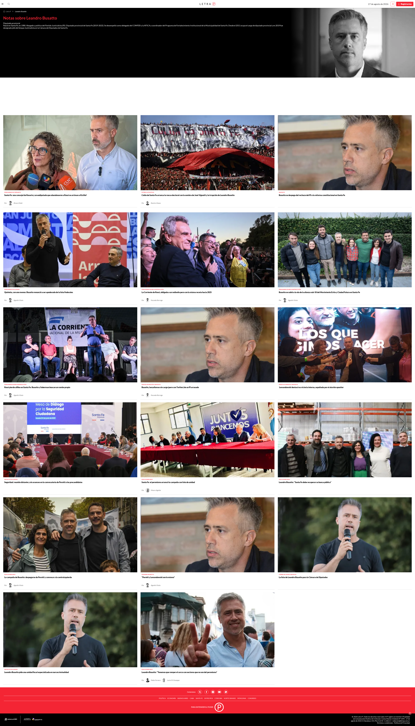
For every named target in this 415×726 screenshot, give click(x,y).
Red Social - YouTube (219, 692)
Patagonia (241, 698)
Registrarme (406, 4)
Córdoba (218, 698)
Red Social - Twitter (200, 692)
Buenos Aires (183, 698)
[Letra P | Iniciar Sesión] (393, 4)
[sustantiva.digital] (37, 719)
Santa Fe (199, 698)
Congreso (252, 698)
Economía (171, 698)
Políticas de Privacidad (402, 723)
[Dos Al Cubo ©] (11, 719)
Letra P (8, 11)
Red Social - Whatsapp (226, 692)
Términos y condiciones (385, 723)
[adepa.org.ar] (27, 719)
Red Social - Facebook (206, 692)
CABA (192, 698)
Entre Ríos (208, 698)
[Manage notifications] (410, 713)
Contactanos (191, 692)
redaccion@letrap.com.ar (401, 721)
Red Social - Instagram (213, 692)
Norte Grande (230, 698)
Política (162, 698)
